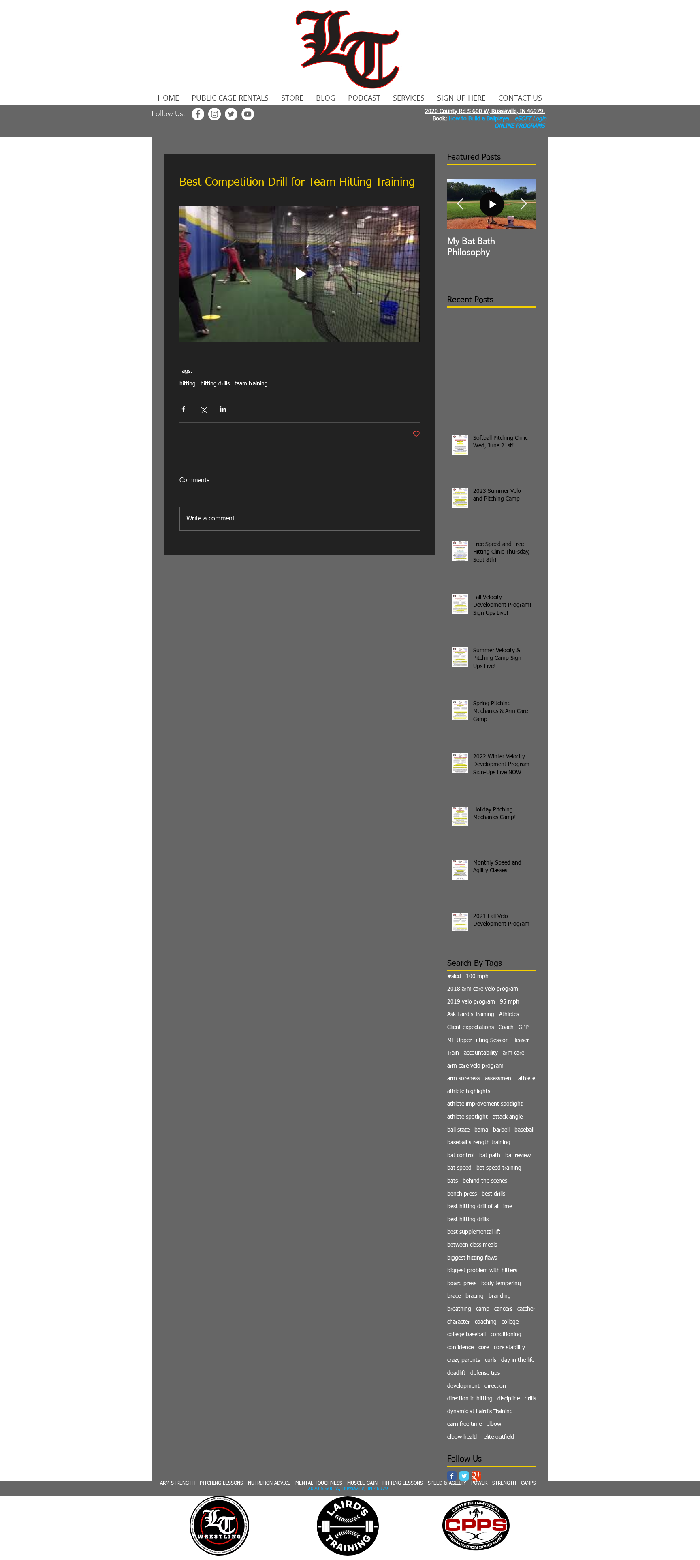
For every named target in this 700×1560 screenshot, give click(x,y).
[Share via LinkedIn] (223, 409)
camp (482, 1309)
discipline (508, 1399)
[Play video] (299, 274)
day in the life (517, 1360)
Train (453, 1053)
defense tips (485, 1373)
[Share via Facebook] (183, 409)
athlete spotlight (467, 1117)
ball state (458, 1130)
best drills (493, 1194)
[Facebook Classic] (452, 1476)
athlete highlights (468, 1091)
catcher (526, 1309)
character (458, 1322)
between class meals (472, 1245)
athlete (526, 1078)
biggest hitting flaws (472, 1258)
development (463, 1386)
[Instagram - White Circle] (214, 114)
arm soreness (463, 1078)
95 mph (509, 1002)
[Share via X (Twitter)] (203, 409)
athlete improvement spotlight (485, 1104)
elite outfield (499, 1437)
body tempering (501, 1283)
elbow (494, 1424)
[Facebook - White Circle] (198, 114)
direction (495, 1386)
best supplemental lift (473, 1232)
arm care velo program (475, 1066)
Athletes (509, 1014)
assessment (499, 1078)
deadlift (456, 1373)
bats (452, 1181)
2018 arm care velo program (482, 989)
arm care (513, 1053)
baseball (524, 1130)
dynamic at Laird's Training (480, 1411)
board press (461, 1283)
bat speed (459, 1168)
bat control (460, 1155)
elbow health (463, 1437)
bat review (518, 1155)
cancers (503, 1309)
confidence (460, 1347)
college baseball (466, 1334)
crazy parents (463, 1360)
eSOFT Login (530, 119)
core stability (509, 1347)
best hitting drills (468, 1219)
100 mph (477, 976)
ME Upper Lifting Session (478, 1040)
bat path (489, 1155)
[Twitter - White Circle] (231, 114)
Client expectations (470, 1027)
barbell (501, 1130)
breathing (459, 1309)
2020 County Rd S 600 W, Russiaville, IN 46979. (485, 111)
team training (251, 384)
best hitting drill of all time (479, 1206)
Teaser (521, 1040)
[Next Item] (523, 204)
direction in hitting (470, 1399)
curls (490, 1360)
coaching (486, 1322)
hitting (187, 384)
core (483, 1347)
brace (454, 1296)
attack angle (508, 1117)
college (510, 1322)
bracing (474, 1296)
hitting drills (215, 384)
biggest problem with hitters (482, 1270)
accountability (481, 1053)
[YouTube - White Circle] (247, 114)
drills (530, 1399)
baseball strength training (478, 1142)
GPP (524, 1027)
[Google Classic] (476, 1476)
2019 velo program (471, 1002)
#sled (454, 976)
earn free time (464, 1424)
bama (481, 1130)
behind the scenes (485, 1181)
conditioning (506, 1334)
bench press (462, 1194)
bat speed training (498, 1168)
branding (500, 1296)
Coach (506, 1027)
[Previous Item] (460, 204)
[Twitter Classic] (464, 1476)
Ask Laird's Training (470, 1014)
